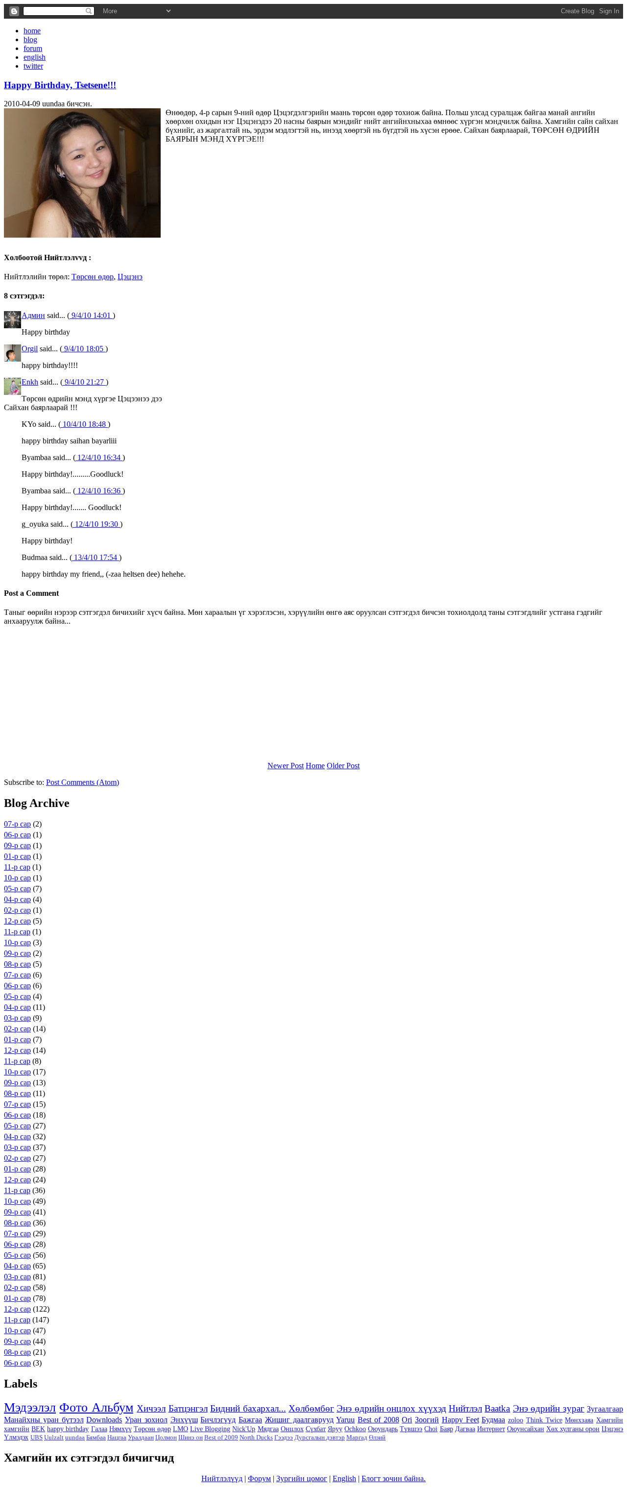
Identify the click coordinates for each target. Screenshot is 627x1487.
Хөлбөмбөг (311, 1408)
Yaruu (345, 1419)
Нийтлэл (465, 1408)
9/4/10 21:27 (84, 382)
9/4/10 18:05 (83, 348)
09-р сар (17, 845)
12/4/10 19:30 (96, 524)
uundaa (75, 1437)
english (35, 57)
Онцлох (292, 1429)
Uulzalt (54, 1437)
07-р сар (17, 824)
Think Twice (544, 1420)
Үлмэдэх (16, 1437)
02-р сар (17, 910)
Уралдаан (141, 1437)
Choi (430, 1429)
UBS (36, 1437)
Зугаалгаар (605, 1409)
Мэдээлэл (30, 1407)
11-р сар (17, 867)
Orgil (30, 348)
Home (315, 765)
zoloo (515, 1420)
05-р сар (17, 888)
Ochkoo (355, 1429)
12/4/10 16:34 (98, 457)
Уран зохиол (146, 1419)
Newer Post (285, 765)
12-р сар (17, 921)
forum (33, 48)
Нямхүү (120, 1429)
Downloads (104, 1419)
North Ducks (256, 1437)
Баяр (446, 1429)
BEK (38, 1429)
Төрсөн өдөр (93, 276)
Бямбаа (96, 1437)
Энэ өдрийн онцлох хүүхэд (391, 1408)
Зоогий (427, 1419)
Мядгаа (268, 1429)
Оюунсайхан (525, 1429)
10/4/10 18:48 (84, 424)
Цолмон (166, 1437)
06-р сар (17, 834)
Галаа (99, 1429)
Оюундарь (383, 1429)
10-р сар (17, 878)
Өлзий (377, 1437)
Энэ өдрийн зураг (548, 1408)
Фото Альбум (96, 1407)
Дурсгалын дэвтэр (319, 1437)
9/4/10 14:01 (91, 315)
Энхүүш (184, 1419)
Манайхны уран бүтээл (44, 1419)
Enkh (30, 382)
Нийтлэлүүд (221, 1478)
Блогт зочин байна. (394, 1478)
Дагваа (465, 1429)
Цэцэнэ (130, 276)
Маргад (356, 1437)
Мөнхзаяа (579, 1420)
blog (30, 39)
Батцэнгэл (188, 1408)
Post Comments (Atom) (82, 782)
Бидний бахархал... (248, 1408)
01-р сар (17, 856)
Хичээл (151, 1408)
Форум (259, 1478)
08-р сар (17, 964)
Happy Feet (460, 1419)
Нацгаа (116, 1437)
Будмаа (493, 1419)
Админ (33, 315)
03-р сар (17, 1018)
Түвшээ (411, 1429)
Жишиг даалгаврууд (299, 1419)
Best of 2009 (221, 1437)
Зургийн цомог (301, 1478)
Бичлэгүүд (218, 1419)
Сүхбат (316, 1429)
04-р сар (17, 899)
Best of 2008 (378, 1419)
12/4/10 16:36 (98, 491)
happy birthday (68, 1429)
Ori (407, 1419)
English (344, 1478)
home (32, 30)
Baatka (497, 1408)
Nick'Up (243, 1429)
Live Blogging (210, 1429)
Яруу (335, 1429)
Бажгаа (250, 1419)
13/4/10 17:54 (95, 557)
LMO (180, 1429)
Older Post (343, 765)
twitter (33, 66)
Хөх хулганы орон (573, 1429)
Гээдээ (283, 1437)
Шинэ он (190, 1437)
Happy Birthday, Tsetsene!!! (60, 85)
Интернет (491, 1429)
